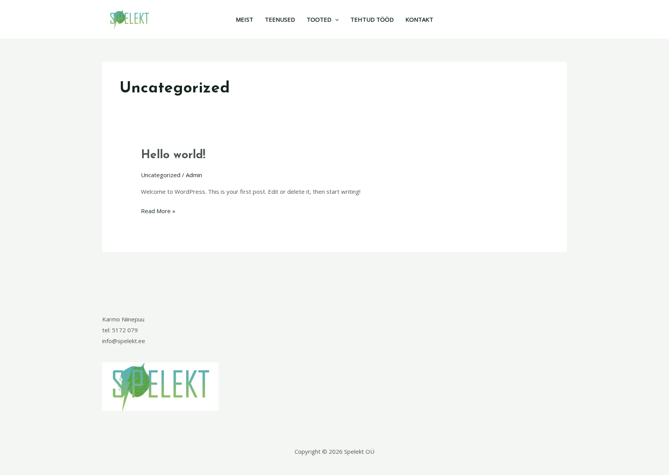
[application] (335, 19)
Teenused (280, 19)
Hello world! (173, 155)
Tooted (319, 19)
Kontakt (419, 19)
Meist (244, 19)
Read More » (158, 210)
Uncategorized (160, 175)
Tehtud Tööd (372, 19)
